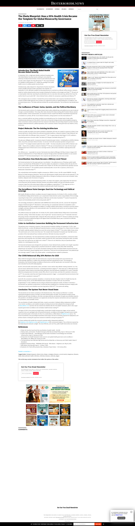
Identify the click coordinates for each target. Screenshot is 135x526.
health (32, 356)
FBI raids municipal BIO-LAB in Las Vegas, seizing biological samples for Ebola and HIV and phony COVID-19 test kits (100, 67)
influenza (64, 9)
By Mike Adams (95, 59)
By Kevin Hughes (95, 140)
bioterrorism (49, 9)
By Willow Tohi (94, 63)
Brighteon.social (33, 322)
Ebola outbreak (26, 356)
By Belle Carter (94, 90)
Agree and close (121, 518)
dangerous (70, 354)
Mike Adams (30, 22)
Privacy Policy (67, 521)
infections (36, 356)
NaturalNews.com (24, 305)
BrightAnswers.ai (44, 322)
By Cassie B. (94, 80)
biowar (46, 354)
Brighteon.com (65, 314)
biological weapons (31, 354)
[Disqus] (48, 449)
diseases (76, 354)
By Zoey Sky (94, 112)
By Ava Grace (94, 123)
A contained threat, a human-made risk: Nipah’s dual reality (100, 62)
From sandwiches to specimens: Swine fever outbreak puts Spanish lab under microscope (100, 105)
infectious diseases (45, 356)
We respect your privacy (60, 517)
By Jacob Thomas (95, 85)
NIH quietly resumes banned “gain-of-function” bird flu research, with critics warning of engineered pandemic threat (102, 163)
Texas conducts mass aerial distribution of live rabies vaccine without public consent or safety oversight (101, 72)
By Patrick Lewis (95, 74)
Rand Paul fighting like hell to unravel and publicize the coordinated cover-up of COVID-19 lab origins (99, 131)
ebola (19, 356)
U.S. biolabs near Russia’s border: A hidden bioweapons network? (102, 138)
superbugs (71, 9)
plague (57, 356)
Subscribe (98, 524)
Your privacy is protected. (25, 377)
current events (63, 354)
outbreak (57, 9)
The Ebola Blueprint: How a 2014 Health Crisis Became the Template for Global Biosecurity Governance (100, 57)
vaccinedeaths (40, 9)
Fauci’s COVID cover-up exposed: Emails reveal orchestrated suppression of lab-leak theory (100, 115)
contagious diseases (53, 354)
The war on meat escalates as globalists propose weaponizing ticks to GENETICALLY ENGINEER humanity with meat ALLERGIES (101, 157)
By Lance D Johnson (95, 69)
